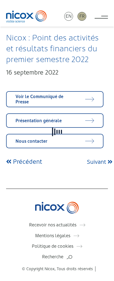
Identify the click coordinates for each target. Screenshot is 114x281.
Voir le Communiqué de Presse (39, 99)
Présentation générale (38, 120)
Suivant (97, 162)
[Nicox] (26, 16)
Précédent (26, 161)
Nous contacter (31, 141)
